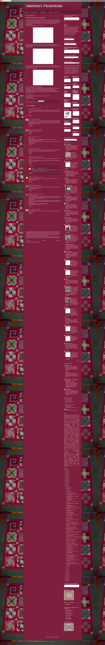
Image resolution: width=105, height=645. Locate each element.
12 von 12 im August (74, 235)
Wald (78, 458)
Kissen (71, 436)
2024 (66, 473)
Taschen (69, 456)
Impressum (50, 12)
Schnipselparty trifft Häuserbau (71, 527)
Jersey (65, 435)
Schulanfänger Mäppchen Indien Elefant (71, 145)
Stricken (65, 456)
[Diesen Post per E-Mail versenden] (38, 101)
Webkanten (66, 460)
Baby (78, 418)
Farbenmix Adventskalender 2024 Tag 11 (71, 410)
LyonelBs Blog (67, 224)
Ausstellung (73, 418)
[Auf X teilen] (41, 101)
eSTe (29, 119)
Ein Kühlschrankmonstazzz (70, 540)
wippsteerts (67, 365)
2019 (66, 480)
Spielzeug (77, 454)
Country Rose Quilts (68, 185)
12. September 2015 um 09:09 (38, 156)
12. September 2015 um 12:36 (37, 193)
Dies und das (73, 260)
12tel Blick (76, 415)
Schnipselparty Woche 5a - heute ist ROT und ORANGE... (72, 556)
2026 (66, 470)
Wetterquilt (66, 461)
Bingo (77, 419)
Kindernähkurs (66, 436)
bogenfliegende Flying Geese (71, 543)
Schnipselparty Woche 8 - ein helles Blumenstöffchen (72, 494)
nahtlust (66, 203)
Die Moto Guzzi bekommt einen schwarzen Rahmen (71, 558)
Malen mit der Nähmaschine (68, 439)
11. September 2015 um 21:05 (36, 108)
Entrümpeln (67, 424)
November (68, 488)
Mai (66, 570)
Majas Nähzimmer (68, 286)
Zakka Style (71, 461)
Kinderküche (77, 435)
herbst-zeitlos (67, 318)
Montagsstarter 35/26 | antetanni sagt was (71, 179)
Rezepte (77, 453)
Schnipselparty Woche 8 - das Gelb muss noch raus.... (71, 515)
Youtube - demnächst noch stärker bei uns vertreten (74, 187)
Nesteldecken (66, 443)
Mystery (65, 442)
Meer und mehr (76, 439)
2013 (66, 579)
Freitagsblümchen (70, 426)
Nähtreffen (74, 445)
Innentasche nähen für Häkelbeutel (70, 407)
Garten (67, 427)
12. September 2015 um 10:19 (37, 177)
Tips (29, 209)
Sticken (65, 455)
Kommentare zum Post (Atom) (35, 242)
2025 (66, 471)
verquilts (66, 269)
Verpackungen (71, 458)
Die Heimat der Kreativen (70, 492)
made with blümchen (68, 399)
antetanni (67, 178)
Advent (73, 416)
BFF (76, 418)
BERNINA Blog (67, 406)
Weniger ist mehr (74, 460)
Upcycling (65, 458)
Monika (30, 185)
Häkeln (78, 432)
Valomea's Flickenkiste (44, 6)
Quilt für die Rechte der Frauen (71, 447)
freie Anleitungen (43, 12)
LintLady (30, 193)
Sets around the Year (72, 454)
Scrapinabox (66, 454)
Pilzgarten (71, 446)
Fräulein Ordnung (68, 196)
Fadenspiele (67, 351)
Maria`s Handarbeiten (69, 610)
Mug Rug (71, 441)
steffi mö (30, 177)
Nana (30, 108)
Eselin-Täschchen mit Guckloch (70, 211)
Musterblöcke (76, 441)
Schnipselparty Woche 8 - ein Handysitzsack (71, 499)
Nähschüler (69, 445)
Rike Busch (31, 156)
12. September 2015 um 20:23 (36, 209)
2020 (66, 478)
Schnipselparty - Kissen (70, 530)
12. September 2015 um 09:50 (41, 168)
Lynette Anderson (76, 438)
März (67, 573)
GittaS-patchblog (68, 335)
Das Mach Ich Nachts (69, 343)
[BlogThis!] (40, 101)
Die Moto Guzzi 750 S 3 (70, 553)
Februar (67, 574)
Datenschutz (56, 12)
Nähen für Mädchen (70, 444)
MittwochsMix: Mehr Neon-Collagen (70, 204)
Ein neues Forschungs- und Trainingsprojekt (70, 550)
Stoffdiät (68, 455)
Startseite (26, 12)
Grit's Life (67, 259)
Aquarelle (72, 152)
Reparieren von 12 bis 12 (69, 451)
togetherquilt (66, 463)
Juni (67, 569)
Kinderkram (73, 435)
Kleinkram (77, 437)
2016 (66, 484)
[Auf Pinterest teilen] (43, 101)
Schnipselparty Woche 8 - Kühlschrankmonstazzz (70, 513)
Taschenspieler (74, 456)
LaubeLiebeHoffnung (68, 400)
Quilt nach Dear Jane (34, 12)
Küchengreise (66, 438)
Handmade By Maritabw (69, 244)
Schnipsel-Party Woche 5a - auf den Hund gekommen (72, 552)
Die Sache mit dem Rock (69, 218)
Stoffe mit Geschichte (75, 455)
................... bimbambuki (69, 234)
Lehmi (66, 297)
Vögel (76, 458)
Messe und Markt (68, 440)
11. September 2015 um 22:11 (36, 119)
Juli (66, 567)
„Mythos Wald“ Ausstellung (69, 366)
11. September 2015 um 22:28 (37, 129)
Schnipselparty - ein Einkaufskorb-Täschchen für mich (71, 535)
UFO (74, 457)
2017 (66, 483)
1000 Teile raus (68, 415)
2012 (66, 580)
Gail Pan (77, 426)
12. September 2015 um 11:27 (37, 185)
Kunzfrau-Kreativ (68, 615)
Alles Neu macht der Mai (69, 280)
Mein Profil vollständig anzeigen (69, 34)
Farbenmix (67, 409)
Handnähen (66, 430)
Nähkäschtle (67, 372)
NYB (73, 442)
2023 (66, 474)
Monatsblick (66, 441)
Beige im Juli (67, 373)
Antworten (30, 115)
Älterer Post (58, 240)
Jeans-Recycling (76, 434)
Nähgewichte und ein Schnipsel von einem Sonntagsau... (72, 529)
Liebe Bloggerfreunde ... (68, 319)
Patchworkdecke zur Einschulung (70, 245)
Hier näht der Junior (36, 102)
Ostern (78, 445)
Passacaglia (66, 446)
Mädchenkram (70, 442)
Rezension (72, 453)
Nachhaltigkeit (77, 442)
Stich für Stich (73, 352)
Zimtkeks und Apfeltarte (69, 402)
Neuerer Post (28, 240)
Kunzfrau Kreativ (68, 217)
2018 (66, 481)
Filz (74, 425)
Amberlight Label (68, 144)
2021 (66, 477)
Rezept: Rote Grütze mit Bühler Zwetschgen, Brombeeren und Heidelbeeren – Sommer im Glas (70, 382)
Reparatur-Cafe (66, 450)
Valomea (33, 168)
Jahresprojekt (66, 433)
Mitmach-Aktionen (76, 440)
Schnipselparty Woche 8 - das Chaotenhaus (71, 510)
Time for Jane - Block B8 (70, 518)
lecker (72, 162)
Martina (30, 129)
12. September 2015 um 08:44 (35, 148)
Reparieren (76, 450)
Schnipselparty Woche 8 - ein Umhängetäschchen (71, 506)
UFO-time (77, 457)
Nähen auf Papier (72, 443)
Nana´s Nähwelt (68, 161)
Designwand (67, 604)
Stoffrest (66, 279)
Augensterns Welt (68, 251)
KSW (67, 435)
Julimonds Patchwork (69, 613)
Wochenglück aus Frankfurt (69, 197)
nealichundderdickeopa (69, 171)
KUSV (70, 435)
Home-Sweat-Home (74, 432)
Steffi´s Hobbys (68, 617)
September (68, 491)
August (67, 566)
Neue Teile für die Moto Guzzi (71, 562)
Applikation (75, 417)
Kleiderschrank (71, 437)
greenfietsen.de (68, 210)
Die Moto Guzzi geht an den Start (71, 539)
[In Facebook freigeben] (42, 101)
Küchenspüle (71, 438)
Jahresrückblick (71, 433)
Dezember (68, 487)
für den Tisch (30, 102)
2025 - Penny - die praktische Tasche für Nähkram (74, 299)
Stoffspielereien (68, 389)
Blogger (57, 637)
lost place (77, 462)
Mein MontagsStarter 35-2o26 (69, 172)
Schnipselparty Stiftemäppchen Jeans (72, 523)
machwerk (67, 307)
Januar (67, 576)
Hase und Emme (68, 325)
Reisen (78, 448)
